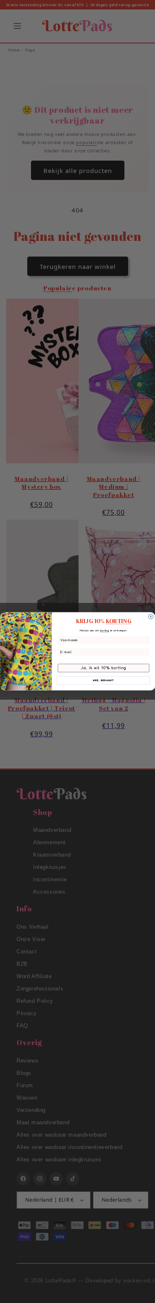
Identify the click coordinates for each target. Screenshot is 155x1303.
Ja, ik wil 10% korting (103, 668)
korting (104, 630)
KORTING (118, 621)
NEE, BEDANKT (103, 680)
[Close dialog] (150, 616)
